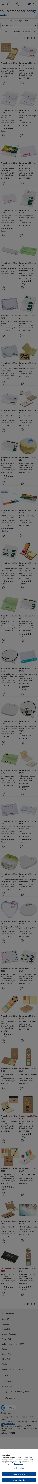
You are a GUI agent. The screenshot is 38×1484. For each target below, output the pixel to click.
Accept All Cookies (19, 1480)
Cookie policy (18, 1464)
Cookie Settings (19, 1468)
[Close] (35, 1452)
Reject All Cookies (19, 1474)
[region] (19, 1466)
